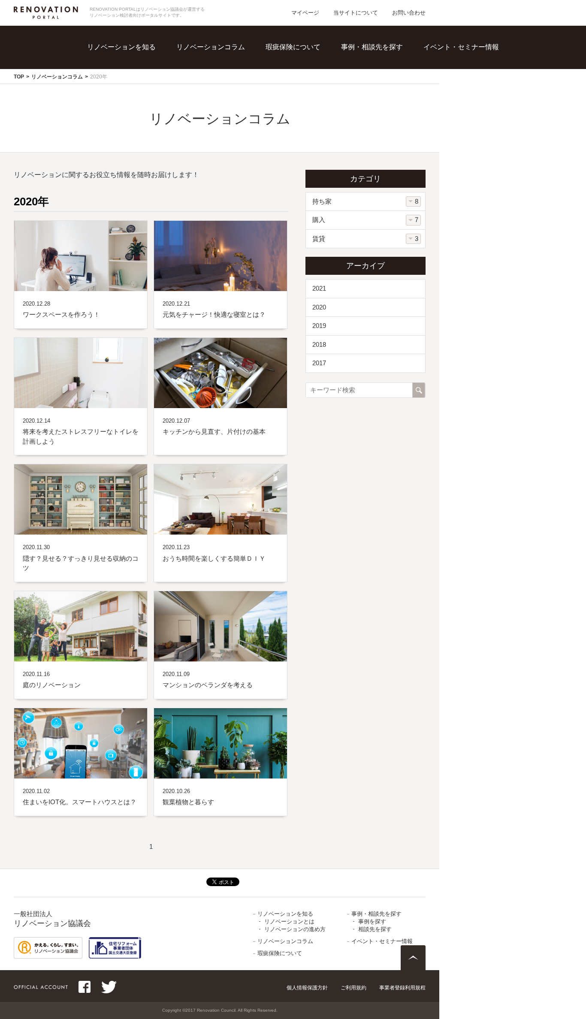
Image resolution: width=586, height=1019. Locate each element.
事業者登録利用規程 (402, 988)
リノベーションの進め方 (146, 77)
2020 (319, 307)
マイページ (305, 12)
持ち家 (322, 201)
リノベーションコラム (210, 47)
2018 (319, 344)
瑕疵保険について (293, 47)
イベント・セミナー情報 (461, 47)
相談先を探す (383, 77)
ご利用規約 (353, 988)
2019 (319, 325)
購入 (318, 219)
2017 (319, 363)
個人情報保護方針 (307, 988)
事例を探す (380, 59)
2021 (319, 288)
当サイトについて (355, 12)
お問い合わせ (409, 12)
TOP (19, 77)
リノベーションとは (140, 59)
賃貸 (318, 238)
